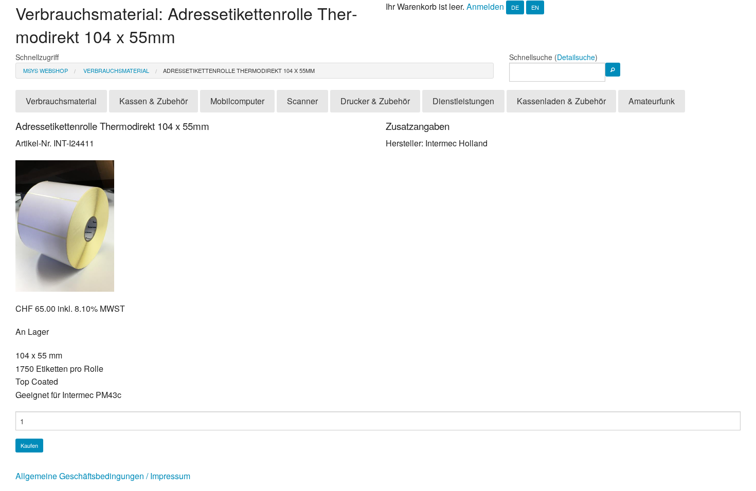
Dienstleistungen (463, 101)
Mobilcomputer (237, 101)
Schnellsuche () (553, 57)
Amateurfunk (651, 101)
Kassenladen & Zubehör (561, 101)
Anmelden (485, 6)
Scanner (302, 101)
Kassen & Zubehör (153, 101)
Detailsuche (576, 57)
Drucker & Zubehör (375, 101)
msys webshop (45, 70)
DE (515, 7)
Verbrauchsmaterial (115, 70)
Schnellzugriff (37, 57)
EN (535, 7)
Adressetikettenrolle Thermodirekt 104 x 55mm (239, 70)
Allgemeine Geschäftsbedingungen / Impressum (102, 476)
